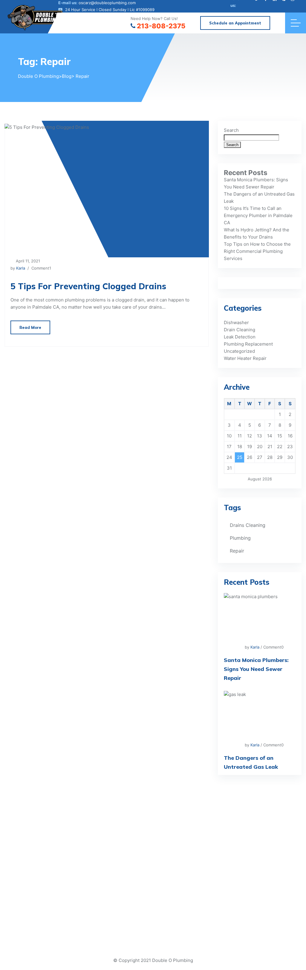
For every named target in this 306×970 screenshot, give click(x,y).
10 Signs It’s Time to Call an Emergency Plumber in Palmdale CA (258, 215)
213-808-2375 (161, 26)
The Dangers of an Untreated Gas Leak (251, 762)
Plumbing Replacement (248, 344)
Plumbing (240, 538)
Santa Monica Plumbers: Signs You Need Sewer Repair (256, 669)
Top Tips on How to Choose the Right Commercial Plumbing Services (257, 251)
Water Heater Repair (245, 358)
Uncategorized (239, 351)
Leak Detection (239, 337)
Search (231, 130)
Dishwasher (236, 322)
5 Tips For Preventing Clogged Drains (88, 286)
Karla (20, 268)
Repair (237, 551)
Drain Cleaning (239, 329)
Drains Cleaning (247, 525)
